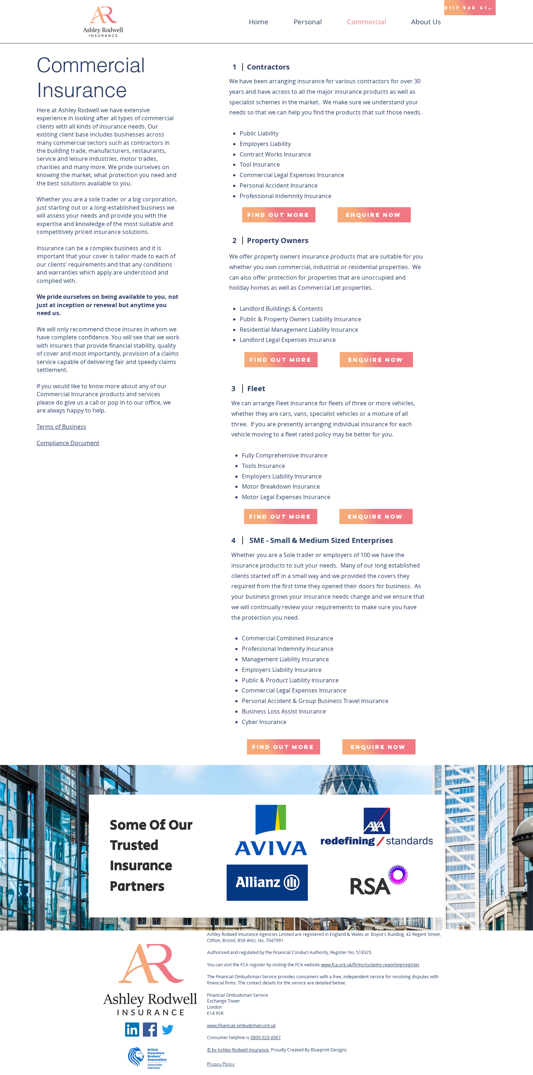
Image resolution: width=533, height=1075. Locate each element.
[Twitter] (168, 1029)
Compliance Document (68, 443)
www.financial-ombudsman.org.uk (241, 1025)
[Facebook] (150, 1029)
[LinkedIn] (132, 1029)
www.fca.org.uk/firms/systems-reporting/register (370, 964)
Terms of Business (61, 427)
